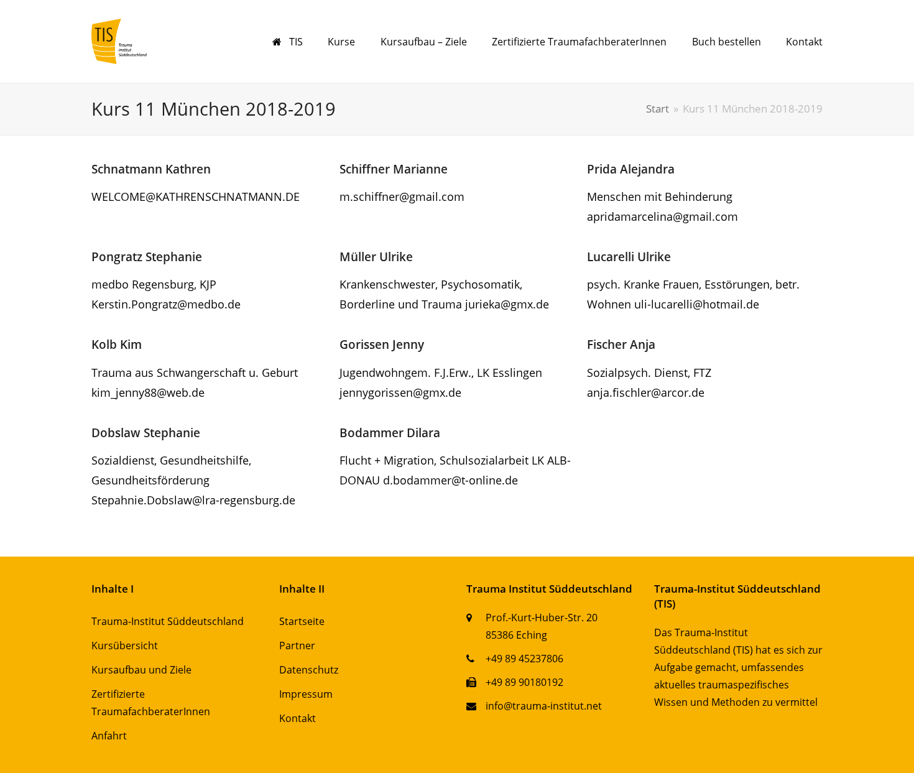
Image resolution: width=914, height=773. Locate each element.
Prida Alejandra (631, 168)
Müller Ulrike (376, 256)
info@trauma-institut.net (544, 706)
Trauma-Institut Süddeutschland (167, 621)
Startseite (302, 621)
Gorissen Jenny (381, 344)
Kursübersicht (124, 645)
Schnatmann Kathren (151, 168)
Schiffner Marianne (393, 168)
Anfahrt (109, 736)
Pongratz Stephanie (146, 256)
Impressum (306, 694)
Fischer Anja (621, 344)
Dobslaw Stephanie (145, 432)
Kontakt (297, 718)
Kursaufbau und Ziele (141, 670)
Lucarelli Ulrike (629, 256)
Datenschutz (308, 670)
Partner (297, 645)
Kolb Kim (116, 344)
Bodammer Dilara (389, 432)
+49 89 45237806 (524, 658)
